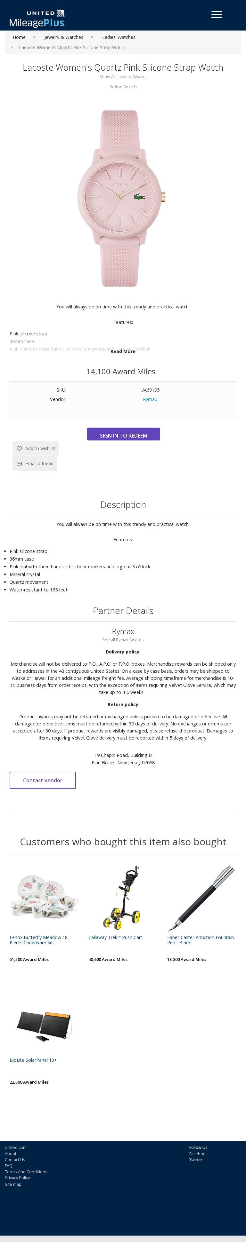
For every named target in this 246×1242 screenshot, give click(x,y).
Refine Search (123, 87)
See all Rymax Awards (123, 640)
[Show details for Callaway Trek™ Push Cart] (123, 898)
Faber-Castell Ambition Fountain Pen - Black (200, 940)
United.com (16, 1147)
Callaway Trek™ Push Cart (115, 937)
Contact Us (15, 1159)
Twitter (195, 1160)
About (10, 1153)
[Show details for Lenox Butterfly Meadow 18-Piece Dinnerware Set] (44, 898)
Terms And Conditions (26, 1172)
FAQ (8, 1165)
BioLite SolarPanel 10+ (33, 1060)
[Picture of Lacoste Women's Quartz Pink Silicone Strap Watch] (123, 198)
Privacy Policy (17, 1178)
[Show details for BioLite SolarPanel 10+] (44, 1021)
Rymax (150, 399)
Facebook (198, 1154)
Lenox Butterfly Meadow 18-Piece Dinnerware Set (39, 940)
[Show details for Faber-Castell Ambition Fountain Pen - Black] (201, 898)
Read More (123, 351)
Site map (13, 1184)
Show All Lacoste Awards (123, 76)
